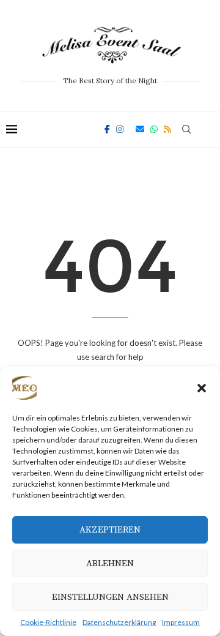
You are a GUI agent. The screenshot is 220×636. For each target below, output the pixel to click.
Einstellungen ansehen (110, 597)
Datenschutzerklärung (119, 622)
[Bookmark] (208, 129)
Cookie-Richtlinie (48, 622)
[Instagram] (119, 129)
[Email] (140, 129)
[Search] (186, 129)
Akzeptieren (110, 530)
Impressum (181, 622)
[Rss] (167, 129)
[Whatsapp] (154, 129)
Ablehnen (110, 563)
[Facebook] (107, 129)
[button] (202, 388)
